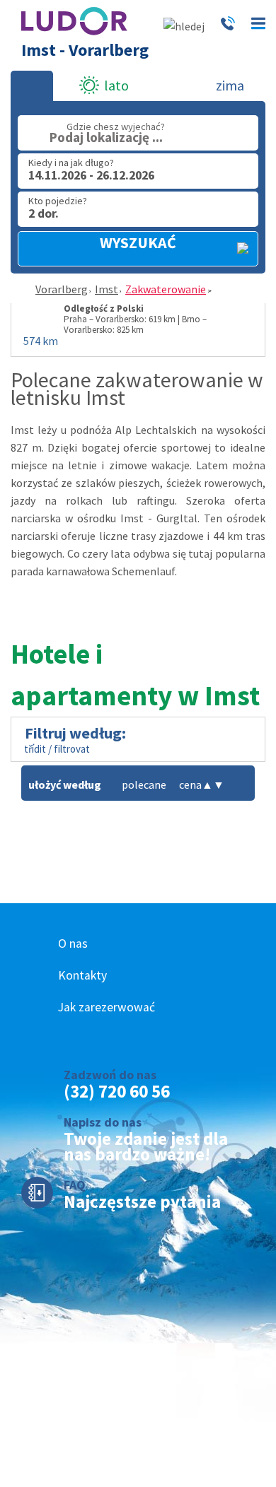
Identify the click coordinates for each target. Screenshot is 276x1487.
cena (196, 784)
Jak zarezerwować (106, 1007)
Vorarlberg (61, 289)
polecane (144, 784)
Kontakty (82, 975)
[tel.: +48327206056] (228, 26)
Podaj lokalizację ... (106, 137)
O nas (73, 943)
